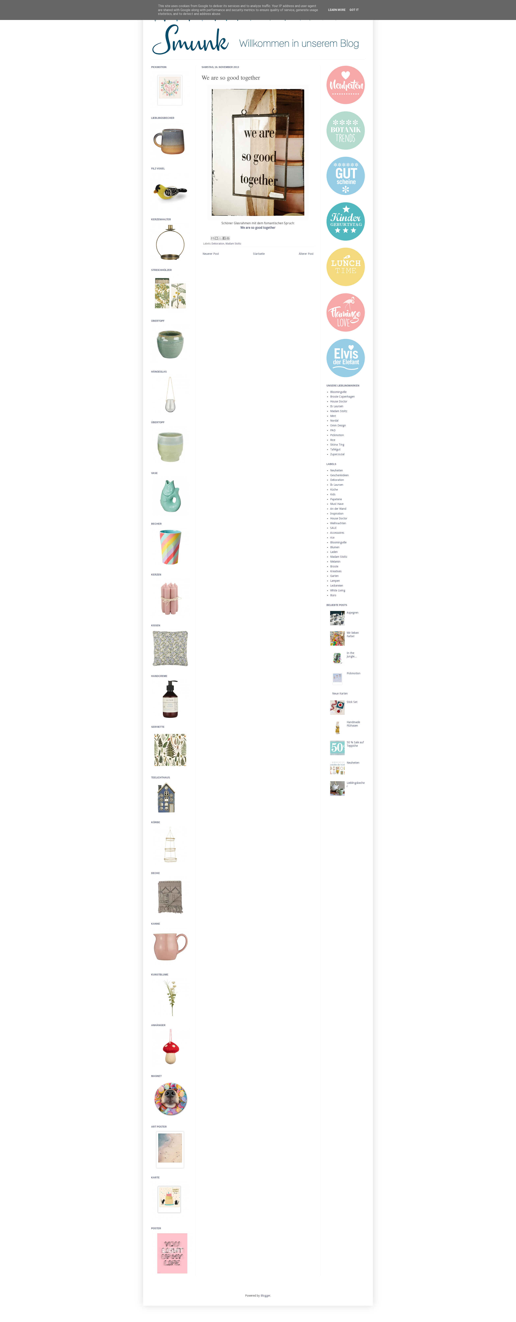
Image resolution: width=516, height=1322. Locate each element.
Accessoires (337, 532)
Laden (334, 551)
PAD (333, 430)
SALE (333, 527)
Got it (354, 9)
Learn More (336, 9)
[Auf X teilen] (220, 238)
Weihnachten (338, 523)
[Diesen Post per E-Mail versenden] (213, 238)
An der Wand (338, 508)
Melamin (335, 561)
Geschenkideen (339, 475)
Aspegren (352, 612)
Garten (334, 575)
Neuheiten (336, 470)
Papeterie (336, 499)
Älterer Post (306, 253)
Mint (333, 416)
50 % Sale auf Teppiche (355, 744)
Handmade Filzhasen (353, 724)
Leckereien (336, 585)
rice (332, 537)
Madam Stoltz (233, 243)
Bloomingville (338, 392)
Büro (333, 595)
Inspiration (336, 513)
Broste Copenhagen (342, 396)
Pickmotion (337, 435)
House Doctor (338, 401)
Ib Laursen (336, 406)
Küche (334, 489)
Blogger (265, 1295)
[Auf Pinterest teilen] (228, 238)
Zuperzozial (337, 454)
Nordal (334, 420)
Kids (332, 494)
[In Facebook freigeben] (224, 238)
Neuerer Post (211, 253)
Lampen (335, 580)
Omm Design (338, 425)
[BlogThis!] (216, 238)
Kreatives (335, 571)
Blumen (334, 547)
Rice (332, 440)
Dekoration (218, 243)
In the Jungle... (352, 654)
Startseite (259, 253)
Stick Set (352, 702)
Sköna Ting (337, 444)
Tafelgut (335, 449)
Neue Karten (340, 693)
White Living (337, 590)
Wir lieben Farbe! (353, 634)
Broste (334, 566)
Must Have (336, 503)
